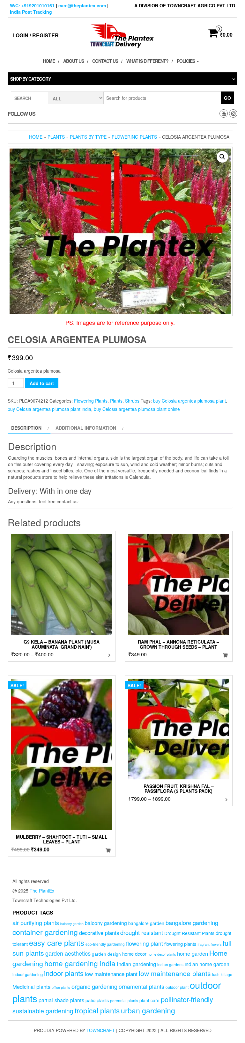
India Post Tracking (31, 12)
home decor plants (162, 954)
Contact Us (105, 61)
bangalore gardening (192, 922)
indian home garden (207, 963)
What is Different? (147, 61)
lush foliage (222, 974)
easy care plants (56, 942)
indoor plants (64, 973)
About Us (73, 61)
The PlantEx (42, 890)
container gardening (45, 932)
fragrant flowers (209, 944)
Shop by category (30, 79)
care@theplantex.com (82, 5)
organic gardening (94, 986)
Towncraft (100, 1030)
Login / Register (35, 35)
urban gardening (148, 1010)
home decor (134, 953)
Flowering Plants (134, 137)
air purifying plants (35, 923)
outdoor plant (177, 987)
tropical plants (97, 1010)
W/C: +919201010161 (32, 5)
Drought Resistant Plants (189, 933)
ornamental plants (141, 986)
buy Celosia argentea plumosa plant (189, 401)
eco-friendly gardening (105, 944)
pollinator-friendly (187, 999)
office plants (61, 987)
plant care (149, 1000)
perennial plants (124, 1000)
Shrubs (132, 401)
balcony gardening (106, 922)
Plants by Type (88, 137)
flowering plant (144, 943)
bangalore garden (146, 923)
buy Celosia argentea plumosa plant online (137, 409)
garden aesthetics (68, 953)
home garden (192, 953)
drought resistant (141, 932)
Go (227, 98)
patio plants (97, 1000)
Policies (186, 61)
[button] (222, 157)
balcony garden (72, 923)
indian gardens (170, 964)
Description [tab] (26, 428)
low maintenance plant (111, 974)
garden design (106, 954)
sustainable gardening (42, 1010)
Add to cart (42, 383)
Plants (56, 137)
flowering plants (180, 943)
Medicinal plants (31, 986)
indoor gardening (27, 974)
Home (49, 61)
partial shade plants (61, 1000)
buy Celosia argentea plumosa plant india (49, 409)
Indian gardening (136, 964)
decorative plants (99, 933)
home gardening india (79, 963)
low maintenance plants (175, 973)
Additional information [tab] (86, 428)
